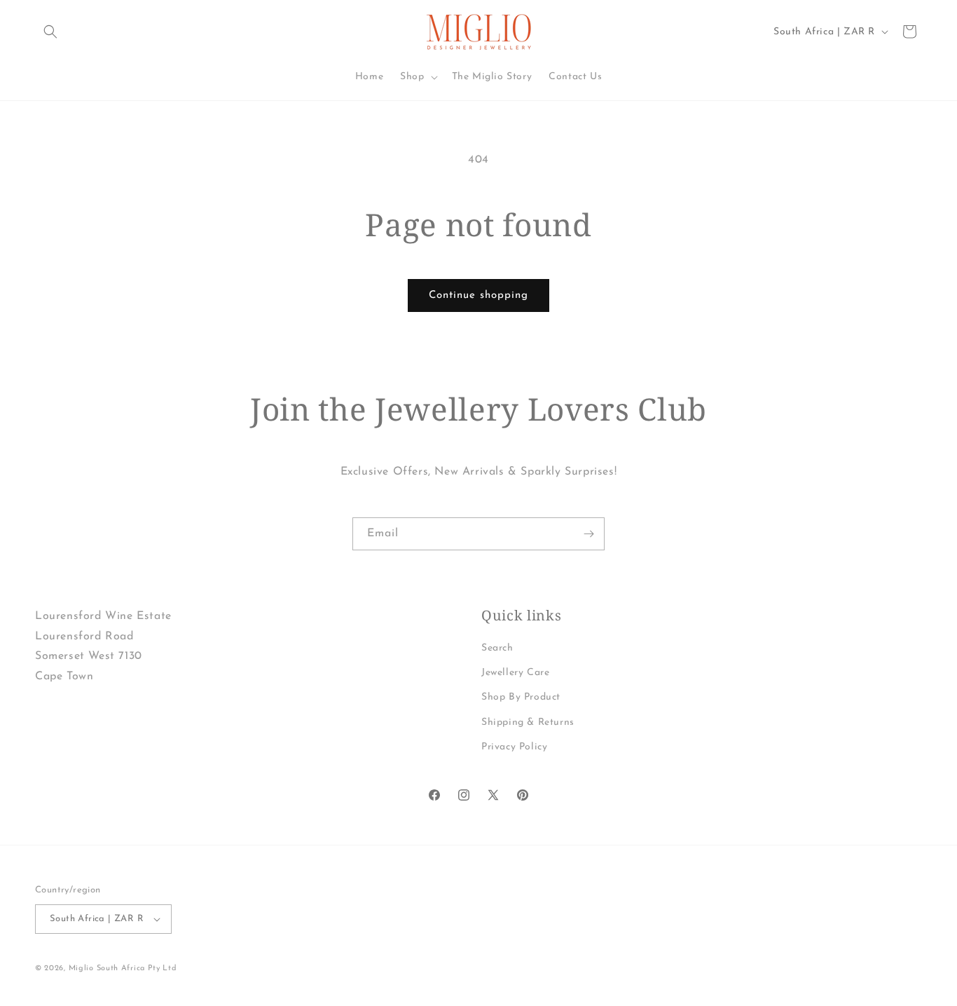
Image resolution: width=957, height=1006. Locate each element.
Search (497, 648)
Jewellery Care (515, 672)
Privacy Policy (514, 747)
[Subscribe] (588, 533)
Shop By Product (520, 697)
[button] (50, 31)
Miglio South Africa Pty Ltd (123, 968)
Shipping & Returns (527, 722)
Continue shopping (478, 295)
